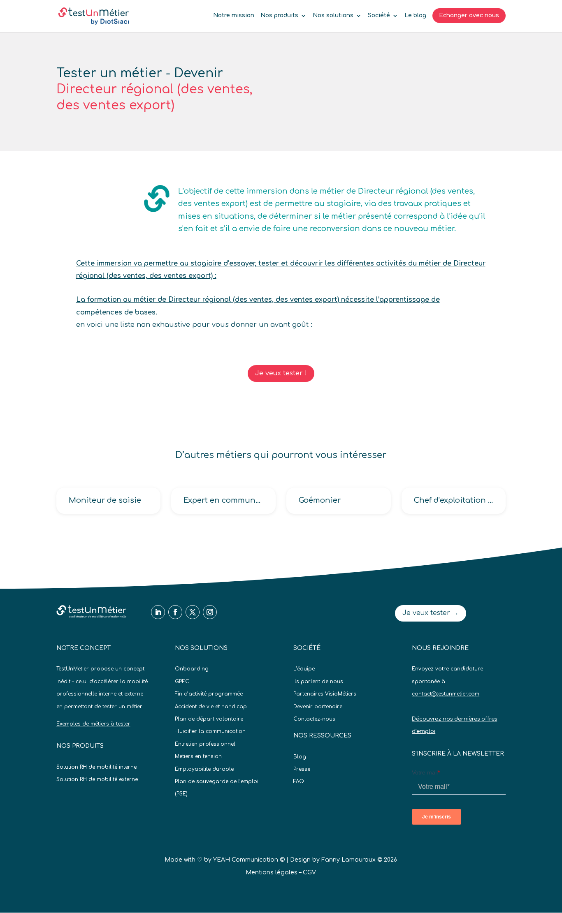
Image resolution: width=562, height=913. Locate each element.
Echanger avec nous (469, 15)
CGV (309, 872)
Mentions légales (271, 872)
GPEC (182, 681)
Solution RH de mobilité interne (96, 767)
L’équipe (304, 669)
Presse (301, 769)
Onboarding (192, 669)
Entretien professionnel (205, 744)
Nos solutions (333, 15)
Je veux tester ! (281, 373)
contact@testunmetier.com (445, 694)
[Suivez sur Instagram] (210, 612)
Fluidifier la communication (210, 731)
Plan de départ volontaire (209, 719)
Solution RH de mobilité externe (97, 779)
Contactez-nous (314, 719)
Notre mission (233, 15)
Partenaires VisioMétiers (324, 694)
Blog (299, 757)
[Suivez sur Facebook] (175, 612)
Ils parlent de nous (318, 681)
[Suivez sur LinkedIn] (158, 612)
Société (379, 15)
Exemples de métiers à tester (93, 724)
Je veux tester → (430, 613)
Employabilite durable (204, 769)
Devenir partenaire (317, 707)
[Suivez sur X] (193, 612)
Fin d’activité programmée (209, 694)
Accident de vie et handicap (211, 707)
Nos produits (279, 15)
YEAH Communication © (249, 860)
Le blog (415, 15)
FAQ (298, 781)
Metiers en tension (198, 756)
